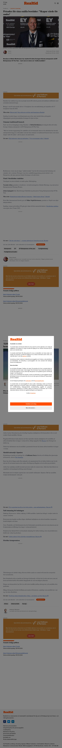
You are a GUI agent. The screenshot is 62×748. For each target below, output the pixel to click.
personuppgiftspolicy (39, 380)
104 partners (33, 393)
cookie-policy (28, 380)
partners (24, 356)
